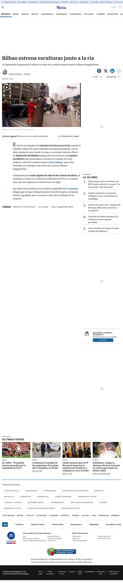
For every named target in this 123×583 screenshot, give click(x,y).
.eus (5, 524)
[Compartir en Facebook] (99, 71)
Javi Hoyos (9, 496)
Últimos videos (13, 439)
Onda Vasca (52, 541)
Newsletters (76, 524)
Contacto (19, 524)
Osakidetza (25, 496)
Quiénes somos (37, 524)
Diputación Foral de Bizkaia (24, 207)
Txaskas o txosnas (13, 502)
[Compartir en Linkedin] (112, 71)
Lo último (90, 177)
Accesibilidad (90, 571)
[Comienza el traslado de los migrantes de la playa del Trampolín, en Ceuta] (46, 450)
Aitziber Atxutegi (15, 74)
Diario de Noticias (54, 536)
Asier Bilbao (31, 491)
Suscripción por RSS (104, 538)
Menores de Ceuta (12, 508)
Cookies (71, 571)
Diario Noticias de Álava (31, 538)
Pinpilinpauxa (49, 491)
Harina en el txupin (87, 496)
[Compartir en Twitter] (106, 71)
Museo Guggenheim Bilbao (62, 207)
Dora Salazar (43, 207)
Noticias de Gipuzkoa (55, 538)
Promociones (57, 524)
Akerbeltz (99, 491)
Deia (24, 536)
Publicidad (93, 524)
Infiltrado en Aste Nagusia (75, 491)
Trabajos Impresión (104, 536)
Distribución (76, 536)
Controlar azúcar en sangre (41, 508)
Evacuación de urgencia (82, 502)
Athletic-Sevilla (11, 491)
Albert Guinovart (63, 496)
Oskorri (103, 502)
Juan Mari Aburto (36, 502)
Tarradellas (43, 496)
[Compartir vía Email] (119, 71)
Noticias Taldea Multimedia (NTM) (34, 541)
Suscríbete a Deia (113, 524)
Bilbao (63, 178)
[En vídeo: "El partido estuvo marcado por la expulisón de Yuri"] (16, 450)
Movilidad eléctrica (70, 508)
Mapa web (76, 538)
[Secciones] (2, 7)
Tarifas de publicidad (79, 541)
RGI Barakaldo (57, 502)
